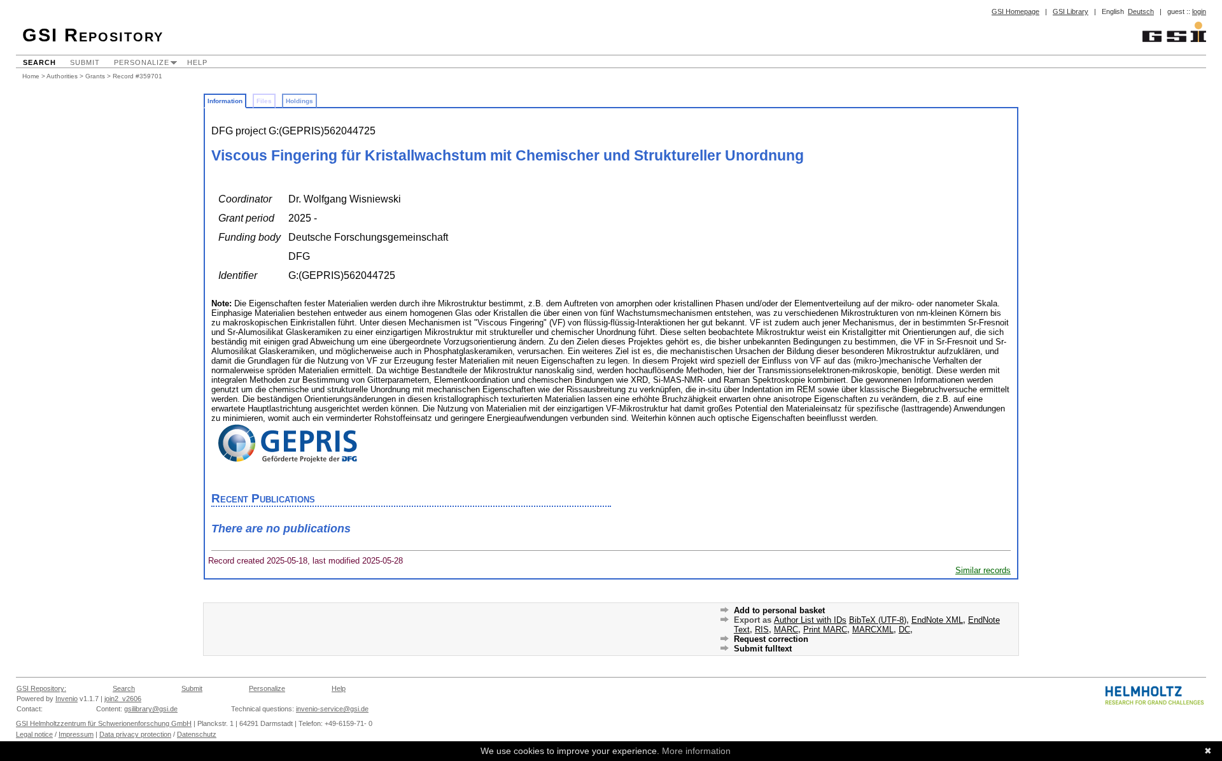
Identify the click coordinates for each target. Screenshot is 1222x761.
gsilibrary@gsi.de (151, 709)
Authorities (62, 76)
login (1199, 11)
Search (39, 62)
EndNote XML (937, 620)
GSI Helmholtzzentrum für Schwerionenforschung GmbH (104, 723)
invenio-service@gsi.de (332, 709)
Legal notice (34, 734)
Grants (95, 76)
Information (224, 100)
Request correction (771, 639)
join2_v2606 (122, 698)
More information (696, 751)
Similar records (983, 570)
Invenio (66, 698)
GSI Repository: (41, 688)
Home (30, 76)
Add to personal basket (779, 610)
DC (904, 629)
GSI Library (1070, 11)
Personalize (141, 62)
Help (197, 62)
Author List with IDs (810, 620)
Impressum (76, 734)
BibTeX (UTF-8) (877, 620)
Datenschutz (196, 734)
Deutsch (1141, 11)
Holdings (299, 100)
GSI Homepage (1015, 11)
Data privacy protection (135, 734)
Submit (85, 62)
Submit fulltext (763, 648)
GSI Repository (93, 35)
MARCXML (873, 629)
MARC (786, 629)
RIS (762, 629)
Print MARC (825, 629)
